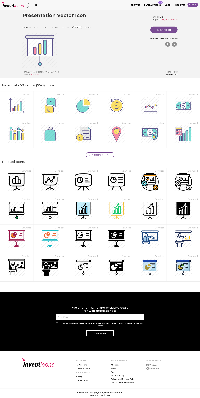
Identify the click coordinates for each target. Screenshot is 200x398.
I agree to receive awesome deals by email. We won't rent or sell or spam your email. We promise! (102, 324)
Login (168, 5)
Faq (113, 372)
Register (180, 5)
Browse (135, 5)
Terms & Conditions (100, 395)
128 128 (65, 28)
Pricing (79, 377)
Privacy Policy (117, 375)
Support (115, 368)
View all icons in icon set (100, 155)
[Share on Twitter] (174, 44)
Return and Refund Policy (123, 379)
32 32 (45, 28)
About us (115, 365)
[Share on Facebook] (167, 44)
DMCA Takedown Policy (122, 382)
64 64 (55, 28)
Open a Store (82, 380)
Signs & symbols (170, 19)
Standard (35, 74)
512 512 (88, 28)
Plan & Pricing (153, 4)
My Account (81, 365)
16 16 (36, 28)
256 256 (77, 28)
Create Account (83, 368)
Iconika (159, 17)
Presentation (172, 75)
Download (26, 94)
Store (192, 5)
